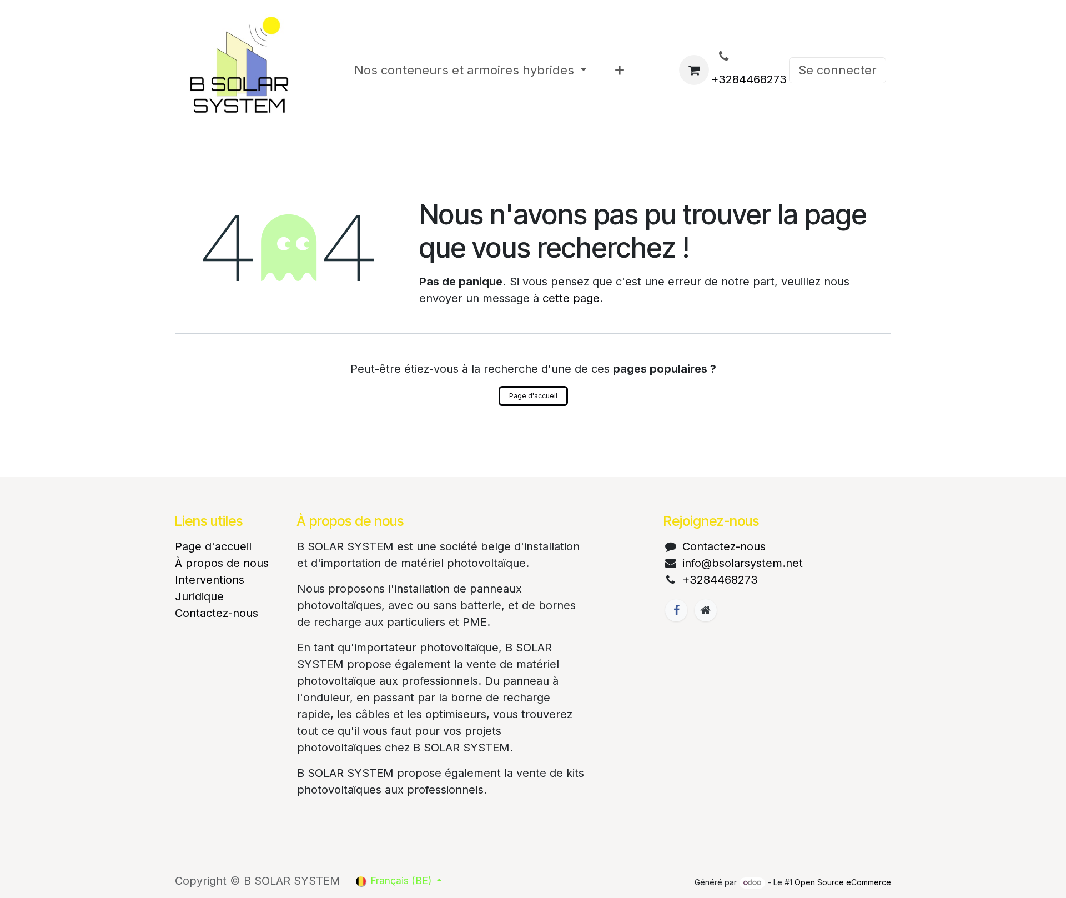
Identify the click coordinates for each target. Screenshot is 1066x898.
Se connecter (837, 70)
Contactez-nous (216, 613)
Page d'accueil (533, 396)
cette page (571, 298)
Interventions (209, 579)
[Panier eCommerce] (694, 70)
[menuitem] (471, 70)
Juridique (199, 596)
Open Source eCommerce (843, 882)
